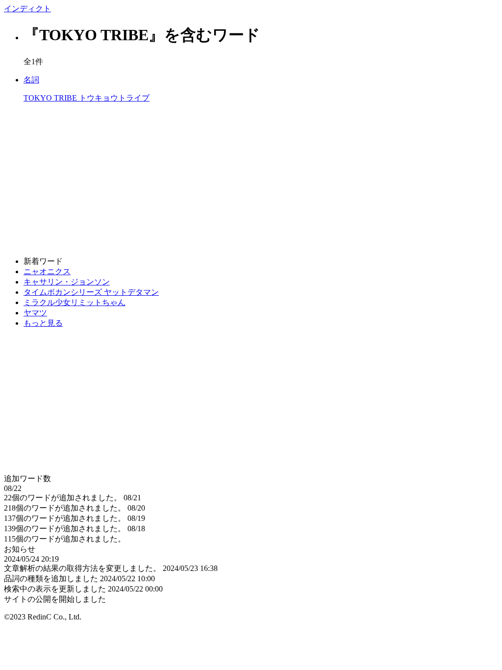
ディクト (27, 8)
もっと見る (43, 323)
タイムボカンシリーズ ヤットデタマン (91, 292)
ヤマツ (35, 313)
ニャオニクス (47, 271)
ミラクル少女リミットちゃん (75, 302)
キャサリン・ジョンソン (67, 282)
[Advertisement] (251, 180)
